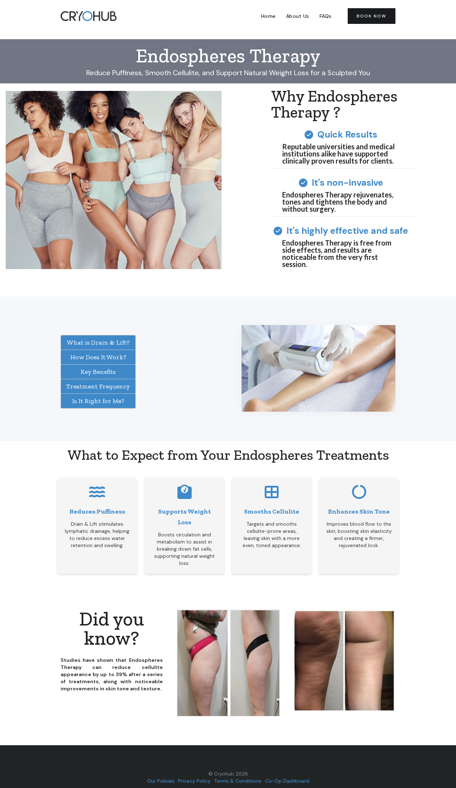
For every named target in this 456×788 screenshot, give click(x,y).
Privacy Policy (194, 781)
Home (268, 16)
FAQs (325, 16)
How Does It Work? (98, 357)
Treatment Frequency (98, 386)
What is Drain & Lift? (98, 342)
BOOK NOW (372, 16)
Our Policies (161, 781)
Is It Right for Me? (98, 401)
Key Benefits (98, 372)
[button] (406, 662)
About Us (297, 16)
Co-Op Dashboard (287, 781)
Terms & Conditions (237, 781)
